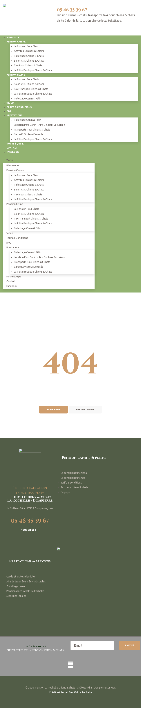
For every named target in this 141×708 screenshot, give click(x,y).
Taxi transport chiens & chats (31, 89)
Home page (53, 409)
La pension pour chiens (27, 46)
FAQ (8, 242)
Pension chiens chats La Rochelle (25, 591)
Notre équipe (13, 276)
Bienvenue (12, 165)
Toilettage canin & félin (27, 98)
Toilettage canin (15, 586)
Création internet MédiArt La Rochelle (70, 692)
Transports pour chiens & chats (32, 129)
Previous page (85, 409)
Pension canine (16, 41)
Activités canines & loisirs (29, 50)
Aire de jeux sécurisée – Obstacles (26, 581)
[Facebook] (70, 664)
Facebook (12, 152)
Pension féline (15, 75)
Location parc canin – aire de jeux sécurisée (39, 124)
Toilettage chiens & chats (29, 55)
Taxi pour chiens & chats (28, 65)
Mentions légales (16, 595)
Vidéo (9, 233)
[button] (30, 530)
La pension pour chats (26, 79)
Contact (10, 281)
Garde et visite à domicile (28, 134)
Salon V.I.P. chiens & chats (29, 60)
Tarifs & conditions (19, 107)
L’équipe (65, 492)
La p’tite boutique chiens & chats (33, 70)
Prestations (14, 115)
